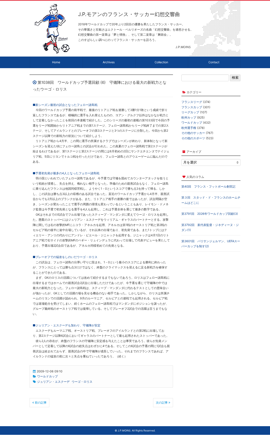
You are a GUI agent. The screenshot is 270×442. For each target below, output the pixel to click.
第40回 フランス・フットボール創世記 (208, 186)
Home (56, 62)
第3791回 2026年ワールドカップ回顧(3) (209, 213)
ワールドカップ (47, 376)
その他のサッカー (193, 133)
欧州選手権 (188, 128)
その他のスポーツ (193, 138)
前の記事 (40, 402)
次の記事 (162, 402)
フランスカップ (191, 107)
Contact (213, 62)
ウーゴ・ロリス (82, 381)
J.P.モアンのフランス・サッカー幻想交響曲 (129, 14)
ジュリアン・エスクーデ (53, 381)
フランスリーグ (191, 102)
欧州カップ (188, 117)
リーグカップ (190, 112)
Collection (161, 62)
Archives (109, 62)
